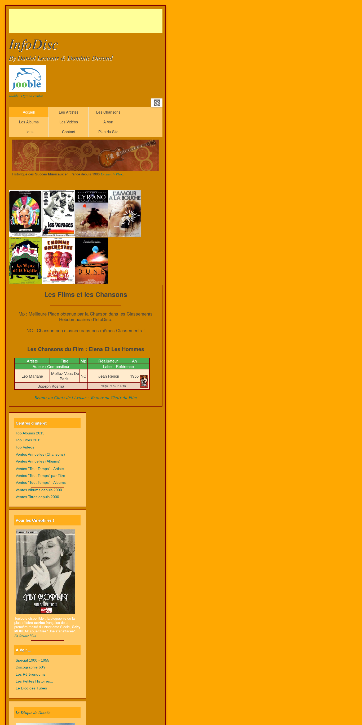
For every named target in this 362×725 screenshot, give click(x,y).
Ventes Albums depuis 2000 (39, 490)
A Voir (108, 121)
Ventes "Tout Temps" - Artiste (40, 469)
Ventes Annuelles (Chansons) (40, 454)
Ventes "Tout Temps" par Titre (40, 476)
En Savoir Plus (25, 635)
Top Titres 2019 (29, 440)
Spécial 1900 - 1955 (32, 660)
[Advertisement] (105, 21)
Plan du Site (108, 131)
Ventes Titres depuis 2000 (37, 497)
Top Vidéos (25, 447)
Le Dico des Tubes (31, 688)
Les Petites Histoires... (34, 681)
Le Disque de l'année (33, 712)
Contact (68, 131)
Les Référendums (31, 674)
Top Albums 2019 (30, 433)
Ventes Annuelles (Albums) (38, 461)
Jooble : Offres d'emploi (26, 95)
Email (157, 103)
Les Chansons (108, 112)
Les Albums (29, 121)
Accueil (29, 112)
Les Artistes (68, 112)
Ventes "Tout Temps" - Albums (41, 483)
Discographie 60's (31, 667)
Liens (28, 131)
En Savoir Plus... (113, 174)
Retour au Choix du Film (114, 397)
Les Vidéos (68, 121)
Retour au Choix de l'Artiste (60, 397)
